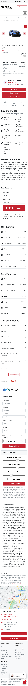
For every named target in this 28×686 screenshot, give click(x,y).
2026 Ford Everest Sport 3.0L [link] (10, 20)
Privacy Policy (5, 670)
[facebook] (3, 390)
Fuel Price (6, 192)
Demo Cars (9, 18)
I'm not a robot (10, 441)
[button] (25, 13)
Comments (5, 427)
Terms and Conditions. (16, 583)
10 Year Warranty (20, 654)
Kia (2, 649)
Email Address (7, 414)
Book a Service (19, 649)
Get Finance (14, 93)
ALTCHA (23, 441)
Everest (20, 18)
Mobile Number (7, 420)
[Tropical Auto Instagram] (4, 1)
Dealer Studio (11, 684)
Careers (3, 668)
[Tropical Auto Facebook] (2, 1)
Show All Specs (14, 374)
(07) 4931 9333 (21, 1)
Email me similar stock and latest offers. (13, 436)
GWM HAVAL (5, 654)
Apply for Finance (14, 484)
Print (24, 53)
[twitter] (6, 390)
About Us (4, 664)
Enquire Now (14, 446)
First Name (5, 400)
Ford (15, 18)
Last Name (5, 407)
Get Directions (14, 638)
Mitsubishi (4, 650)
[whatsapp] (9, 390)
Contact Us (14, 634)
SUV (25, 18)
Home (2, 18)
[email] (12, 390)
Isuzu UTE (4, 652)
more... (3, 182)
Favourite (19, 56)
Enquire (15, 89)
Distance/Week (8, 199)
